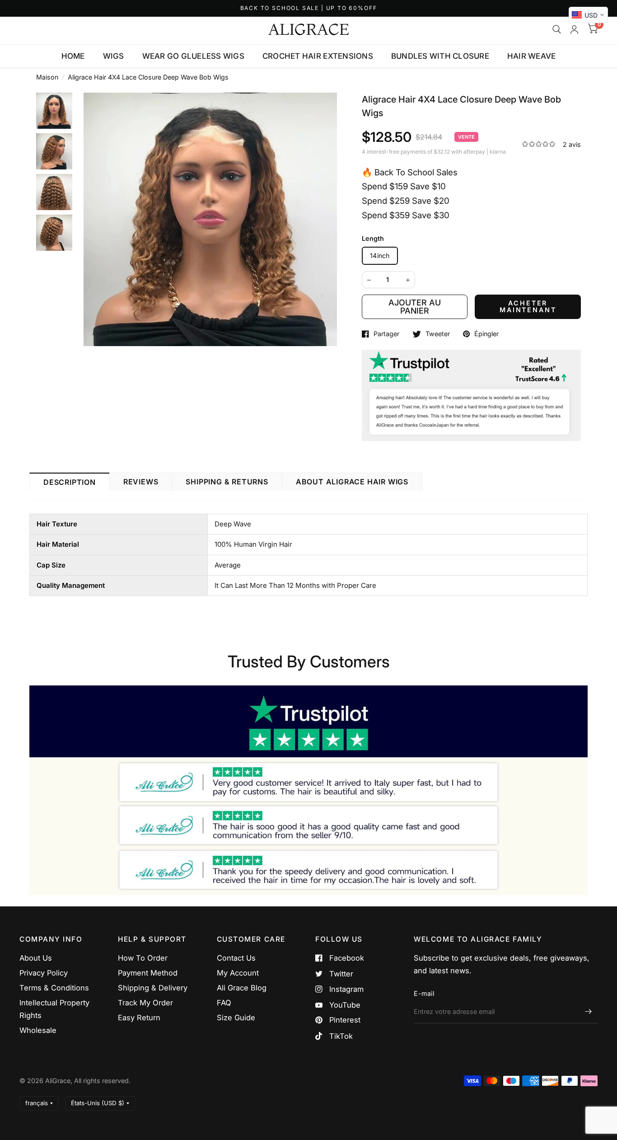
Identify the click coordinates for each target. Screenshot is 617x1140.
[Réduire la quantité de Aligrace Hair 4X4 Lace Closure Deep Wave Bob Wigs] (369, 280)
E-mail (424, 993)
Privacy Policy (43, 972)
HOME (73, 56)
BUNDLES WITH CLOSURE (440, 56)
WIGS (113, 56)
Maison (47, 77)
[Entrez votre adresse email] (589, 1011)
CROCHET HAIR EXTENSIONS (317, 56)
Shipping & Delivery (152, 987)
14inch (380, 255)
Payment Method (148, 972)
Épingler (486, 334)
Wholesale (37, 1030)
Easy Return (139, 1017)
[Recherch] (557, 29)
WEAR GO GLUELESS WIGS (193, 56)
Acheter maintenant (528, 306)
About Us (35, 957)
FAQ (224, 1002)
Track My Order (145, 1002)
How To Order (143, 957)
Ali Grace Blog (241, 987)
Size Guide (236, 1017)
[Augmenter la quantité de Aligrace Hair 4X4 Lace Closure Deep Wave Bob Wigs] (408, 280)
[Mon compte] (574, 29)
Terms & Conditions (54, 987)
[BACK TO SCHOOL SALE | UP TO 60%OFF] (308, 8)
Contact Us (236, 957)
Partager (386, 334)
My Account (238, 972)
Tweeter (437, 334)
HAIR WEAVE (531, 56)
